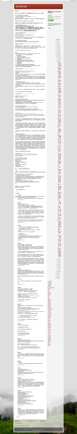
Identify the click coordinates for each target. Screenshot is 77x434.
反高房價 (49, 341)
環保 (48, 296)
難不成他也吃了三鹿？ (59, 127)
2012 (58, 50)
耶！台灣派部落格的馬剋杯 (59, 81)
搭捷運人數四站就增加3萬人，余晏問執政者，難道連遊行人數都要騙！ (59, 254)
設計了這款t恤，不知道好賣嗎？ (59, 107)
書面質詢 (49, 315)
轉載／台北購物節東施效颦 (59, 84)
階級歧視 (49, 337)
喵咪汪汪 (49, 305)
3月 (58, 265)
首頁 (30, 421)
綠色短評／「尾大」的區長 (59, 207)
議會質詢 (49, 286)
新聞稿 (49, 301)
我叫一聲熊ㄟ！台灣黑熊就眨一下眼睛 (59, 236)
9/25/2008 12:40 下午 (21, 320)
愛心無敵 (49, 307)
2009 (58, 54)
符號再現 (49, 311)
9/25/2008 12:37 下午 (21, 284)
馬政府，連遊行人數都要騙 (59, 249)
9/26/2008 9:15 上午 (21, 374)
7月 (58, 260)
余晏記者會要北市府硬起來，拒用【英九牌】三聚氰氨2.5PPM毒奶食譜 (59, 101)
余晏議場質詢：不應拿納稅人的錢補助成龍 (59, 197)
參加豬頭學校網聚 (59, 218)
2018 (58, 42)
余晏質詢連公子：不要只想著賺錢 (59, 116)
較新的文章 (17, 421)
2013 (58, 49)
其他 (48, 334)
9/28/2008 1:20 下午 (21, 387)
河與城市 (49, 340)
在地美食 (49, 312)
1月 (58, 268)
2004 (58, 274)
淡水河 (49, 331)
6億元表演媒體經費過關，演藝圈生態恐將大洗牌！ (59, 188)
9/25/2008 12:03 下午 (21, 222)
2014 (58, 47)
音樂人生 (49, 310)
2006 (58, 271)
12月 (58, 57)
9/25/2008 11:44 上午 (21, 199)
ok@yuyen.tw (54, 16)
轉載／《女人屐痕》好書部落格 (59, 96)
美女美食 (49, 326)
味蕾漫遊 (49, 332)
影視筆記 (49, 316)
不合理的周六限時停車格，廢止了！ (59, 77)
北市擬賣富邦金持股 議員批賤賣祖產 (59, 130)
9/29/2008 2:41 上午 (21, 405)
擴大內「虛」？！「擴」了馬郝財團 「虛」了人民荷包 (59, 202)
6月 (58, 261)
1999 (58, 278)
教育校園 (49, 317)
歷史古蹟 (49, 292)
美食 (48, 342)
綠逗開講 (49, 345)
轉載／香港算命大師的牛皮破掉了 (59, 215)
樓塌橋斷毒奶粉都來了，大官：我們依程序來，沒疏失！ (59, 172)
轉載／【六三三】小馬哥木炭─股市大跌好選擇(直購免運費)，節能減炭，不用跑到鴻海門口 (59, 224)
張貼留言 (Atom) (20, 423)
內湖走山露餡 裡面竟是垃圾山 (59, 142)
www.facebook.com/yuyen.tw (55, 18)
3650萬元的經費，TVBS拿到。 (59, 151)
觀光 (48, 321)
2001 (58, 275)
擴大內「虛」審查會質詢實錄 (59, 193)
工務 (48, 297)
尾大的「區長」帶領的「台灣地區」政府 (59, 211)
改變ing (49, 295)
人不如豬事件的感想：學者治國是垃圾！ (59, 112)
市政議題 (49, 285)
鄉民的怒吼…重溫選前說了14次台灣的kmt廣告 (59, 64)
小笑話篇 (49, 330)
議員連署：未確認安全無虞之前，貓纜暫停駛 (59, 73)
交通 (48, 291)
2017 (58, 43)
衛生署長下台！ (59, 133)
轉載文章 (49, 327)
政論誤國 (49, 325)
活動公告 (49, 302)
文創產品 (49, 335)
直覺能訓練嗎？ (59, 184)
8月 (58, 258)
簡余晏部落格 (21, 7)
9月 (58, 61)
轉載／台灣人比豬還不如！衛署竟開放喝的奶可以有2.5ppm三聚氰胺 (59, 121)
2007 (58, 270)
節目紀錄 (49, 282)
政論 (48, 290)
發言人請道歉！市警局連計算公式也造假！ (59, 245)
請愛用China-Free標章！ (58, 167)
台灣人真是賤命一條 (59, 145)
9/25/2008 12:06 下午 (21, 265)
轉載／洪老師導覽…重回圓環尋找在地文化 (59, 163)
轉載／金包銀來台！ (59, 148)
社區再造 (49, 336)
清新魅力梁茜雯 (59, 230)
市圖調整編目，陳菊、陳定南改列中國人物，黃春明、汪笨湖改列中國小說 (59, 179)
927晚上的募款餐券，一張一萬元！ (59, 233)
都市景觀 (49, 300)
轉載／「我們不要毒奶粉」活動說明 (59, 68)
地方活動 (49, 306)
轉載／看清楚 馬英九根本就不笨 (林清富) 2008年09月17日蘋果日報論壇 (59, 156)
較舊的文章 (43, 421)
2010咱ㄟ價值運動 (51, 287)
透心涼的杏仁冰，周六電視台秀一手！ (59, 240)
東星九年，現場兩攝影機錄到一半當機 (59, 136)
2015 (58, 46)
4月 (58, 264)
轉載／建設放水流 (59, 139)
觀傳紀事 (49, 320)
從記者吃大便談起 (59, 86)
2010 (58, 53)
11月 (58, 58)
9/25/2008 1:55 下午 (21, 349)
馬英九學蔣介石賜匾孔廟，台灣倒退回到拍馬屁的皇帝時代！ (59, 91)
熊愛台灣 (49, 322)
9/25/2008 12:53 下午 (21, 335)
